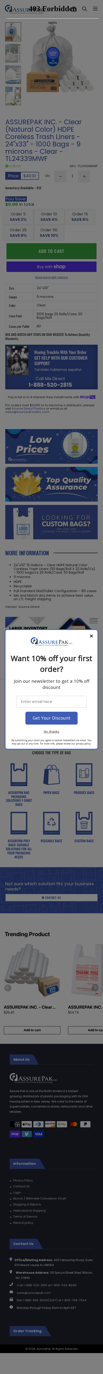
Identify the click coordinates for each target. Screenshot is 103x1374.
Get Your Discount (51, 718)
